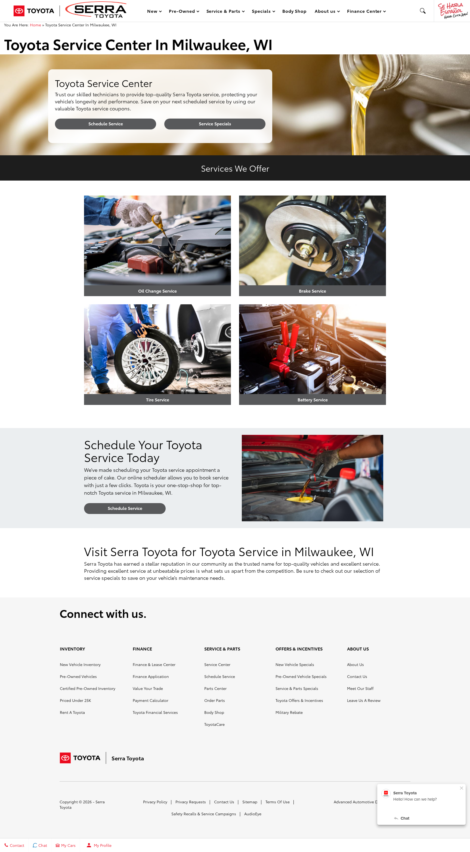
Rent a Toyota (72, 712)
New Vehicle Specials (295, 664)
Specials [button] (261, 12)
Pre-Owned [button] (182, 12)
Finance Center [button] (364, 12)
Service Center (217, 664)
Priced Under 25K (75, 700)
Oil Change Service (157, 290)
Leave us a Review (364, 700)
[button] (423, 11)
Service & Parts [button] (223, 12)
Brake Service (312, 290)
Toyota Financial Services (155, 712)
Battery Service (313, 399)
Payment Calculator (150, 700)
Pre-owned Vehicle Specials (301, 676)
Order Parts (214, 700)
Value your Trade (148, 688)
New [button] (153, 12)
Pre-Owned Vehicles (78, 676)
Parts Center (215, 688)
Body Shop (294, 11)
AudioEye (252, 813)
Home (35, 24)
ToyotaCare (214, 724)
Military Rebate (289, 712)
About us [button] (325, 12)
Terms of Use (277, 801)
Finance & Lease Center (154, 664)
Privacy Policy (155, 801)
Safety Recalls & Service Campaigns (203, 813)
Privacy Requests (190, 801)
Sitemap (249, 801)
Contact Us (357, 676)
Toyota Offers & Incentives (299, 700)
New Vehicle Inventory (80, 664)
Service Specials (215, 123)
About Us (355, 664)
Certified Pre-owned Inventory (87, 688)
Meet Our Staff (360, 688)
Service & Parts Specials (297, 688)
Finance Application (151, 676)
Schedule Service (105, 123)
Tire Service (157, 399)
